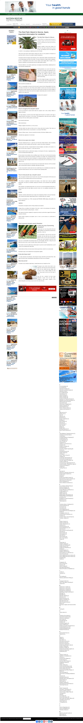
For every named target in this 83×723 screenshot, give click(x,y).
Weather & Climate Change (45, 24)
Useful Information (37, 24)
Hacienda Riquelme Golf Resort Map (56, 24)
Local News (9, 24)
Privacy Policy (67, 718)
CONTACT (9, 14)
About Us (74, 718)
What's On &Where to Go (15, 24)
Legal (71, 718)
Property (28, 24)
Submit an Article (60, 27)
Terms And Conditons (61, 718)
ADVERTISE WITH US (14, 14)
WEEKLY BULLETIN (22, 14)
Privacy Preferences (27, 718)
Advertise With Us (79, 718)
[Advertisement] (68, 344)
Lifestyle (23, 24)
